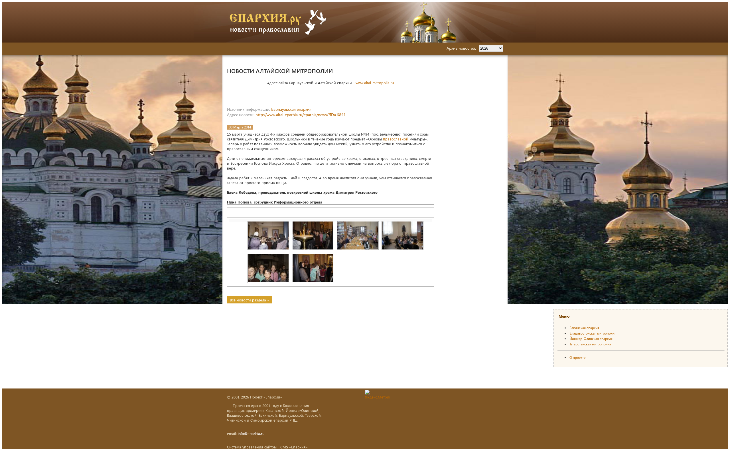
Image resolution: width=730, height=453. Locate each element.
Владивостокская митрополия (592, 333)
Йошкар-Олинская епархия (591, 339)
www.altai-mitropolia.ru (375, 82)
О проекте (577, 357)
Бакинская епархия (584, 328)
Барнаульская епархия (291, 109)
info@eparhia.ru (251, 433)
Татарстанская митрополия (590, 344)
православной (395, 138)
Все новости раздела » (249, 299)
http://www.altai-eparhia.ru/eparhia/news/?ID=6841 (301, 114)
